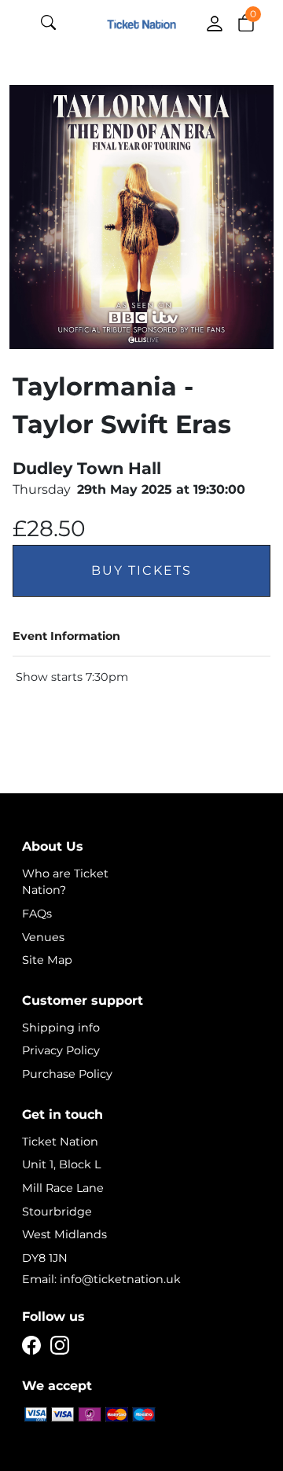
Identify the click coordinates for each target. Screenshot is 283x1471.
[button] (246, 22)
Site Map (47, 960)
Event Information (66, 636)
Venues (43, 937)
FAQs (37, 914)
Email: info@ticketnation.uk (101, 1279)
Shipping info (61, 1028)
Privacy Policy (61, 1050)
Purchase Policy (67, 1074)
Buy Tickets (141, 570)
